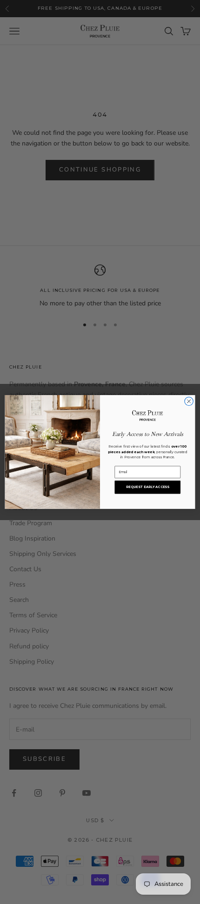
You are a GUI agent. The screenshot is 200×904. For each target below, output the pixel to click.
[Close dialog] (189, 401)
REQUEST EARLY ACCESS (147, 487)
